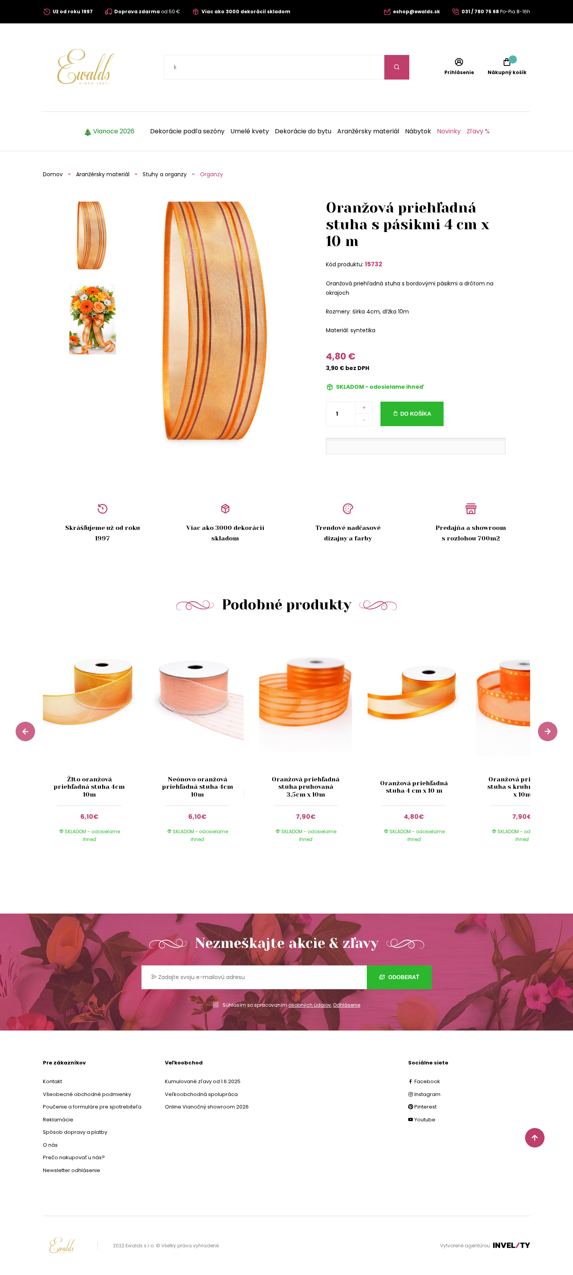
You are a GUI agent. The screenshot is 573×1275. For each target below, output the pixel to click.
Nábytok (418, 131)
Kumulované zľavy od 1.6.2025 (203, 1081)
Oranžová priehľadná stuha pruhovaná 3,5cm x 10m (306, 787)
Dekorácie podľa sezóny (187, 131)
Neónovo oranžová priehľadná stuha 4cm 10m (197, 787)
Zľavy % (478, 131)
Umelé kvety (249, 131)
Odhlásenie (346, 1005)
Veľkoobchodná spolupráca (201, 1094)
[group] (97, 742)
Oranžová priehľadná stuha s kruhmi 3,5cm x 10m (522, 787)
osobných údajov (309, 1005)
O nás (50, 1145)
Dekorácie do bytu (303, 131)
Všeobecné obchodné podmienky (87, 1094)
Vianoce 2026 (113, 131)
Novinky (449, 131)
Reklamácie (58, 1119)
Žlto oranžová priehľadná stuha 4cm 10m (89, 787)
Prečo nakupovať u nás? (74, 1157)
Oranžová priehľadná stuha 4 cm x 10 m (414, 786)
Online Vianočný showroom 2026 (207, 1106)
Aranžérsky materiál (368, 131)
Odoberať (403, 977)
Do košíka (415, 414)
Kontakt (52, 1081)
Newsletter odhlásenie (71, 1170)
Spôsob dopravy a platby (75, 1132)
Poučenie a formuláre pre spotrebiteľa (92, 1106)
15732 (373, 264)
